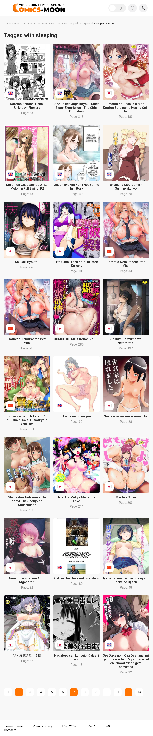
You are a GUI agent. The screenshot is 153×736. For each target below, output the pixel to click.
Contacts (10, 730)
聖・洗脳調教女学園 (27, 655)
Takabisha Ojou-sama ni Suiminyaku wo (125, 186)
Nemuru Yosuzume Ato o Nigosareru (27, 580)
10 (106, 692)
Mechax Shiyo (126, 497)
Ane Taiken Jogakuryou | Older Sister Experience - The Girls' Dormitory (76, 107)
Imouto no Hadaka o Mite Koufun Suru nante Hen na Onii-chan (126, 107)
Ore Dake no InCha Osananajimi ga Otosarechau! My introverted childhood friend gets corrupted (126, 661)
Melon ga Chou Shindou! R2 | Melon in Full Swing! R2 (27, 186)
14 (139, 692)
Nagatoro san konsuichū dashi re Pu (76, 657)
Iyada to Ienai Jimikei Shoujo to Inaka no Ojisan (126, 580)
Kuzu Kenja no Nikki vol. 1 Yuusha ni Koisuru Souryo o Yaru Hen (27, 420)
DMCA (90, 726)
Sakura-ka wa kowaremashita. (126, 416)
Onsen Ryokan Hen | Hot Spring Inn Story (76, 186)
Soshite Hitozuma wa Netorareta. (125, 341)
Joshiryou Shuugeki (76, 416)
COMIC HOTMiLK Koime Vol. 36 (76, 339)
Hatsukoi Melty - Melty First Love (76, 499)
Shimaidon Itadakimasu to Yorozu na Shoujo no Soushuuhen (27, 501)
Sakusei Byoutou (27, 262)
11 (117, 692)
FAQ (108, 726)
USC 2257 (69, 726)
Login (143, 8)
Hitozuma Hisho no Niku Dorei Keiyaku (77, 264)
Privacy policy (42, 726)
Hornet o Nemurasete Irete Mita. (125, 264)
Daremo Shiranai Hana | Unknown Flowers (27, 106)
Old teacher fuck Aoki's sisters (76, 578)
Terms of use (13, 726)
